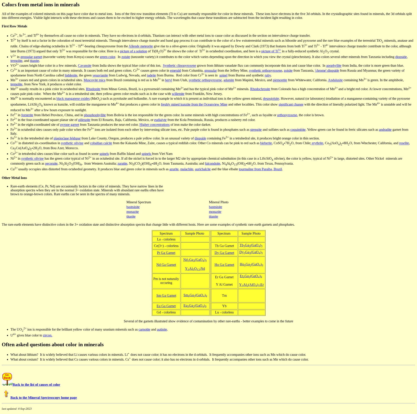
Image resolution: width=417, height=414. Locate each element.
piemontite (280, 80)
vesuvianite (100, 75)
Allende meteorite (141, 46)
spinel (223, 75)
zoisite (125, 57)
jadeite (151, 75)
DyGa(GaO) (251, 252)
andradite (385, 129)
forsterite (27, 115)
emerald (175, 70)
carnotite (144, 329)
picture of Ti (271, 51)
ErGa (245, 276)
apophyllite (333, 66)
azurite (174, 169)
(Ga (197, 260)
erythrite (317, 143)
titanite (34, 61)
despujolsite (271, 99)
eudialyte (160, 120)
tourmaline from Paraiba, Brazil (260, 169)
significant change (291, 104)
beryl (168, 80)
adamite (228, 80)
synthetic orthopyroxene (265, 70)
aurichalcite (203, 169)
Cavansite (84, 66)
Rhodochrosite (260, 89)
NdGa (189, 260)
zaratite (122, 163)
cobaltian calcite (101, 143)
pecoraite (51, 163)
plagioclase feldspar (67, 138)
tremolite (16, 61)
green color (107, 57)
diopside (401, 57)
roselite (404, 143)
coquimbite (298, 129)
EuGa (189, 305)
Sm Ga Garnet (166, 295)
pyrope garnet (69, 125)
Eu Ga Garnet (166, 306)
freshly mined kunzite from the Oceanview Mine (194, 104)
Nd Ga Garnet (166, 265)
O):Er (258, 284)
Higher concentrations (154, 125)
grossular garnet (31, 57)
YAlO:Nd (195, 268)
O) (203, 260)
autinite (162, 329)
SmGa (189, 295)
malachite (186, 169)
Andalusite (335, 80)
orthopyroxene (287, 115)
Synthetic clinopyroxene (179, 66)
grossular (210, 70)
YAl (243, 284)
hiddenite (71, 75)
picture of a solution (133, 51)
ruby (268, 75)
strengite (256, 129)
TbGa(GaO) (251, 245)
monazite (132, 212)
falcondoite (212, 163)
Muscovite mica (94, 80)
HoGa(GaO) (251, 264)
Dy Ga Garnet (224, 253)
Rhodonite (93, 89)
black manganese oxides (73, 99)
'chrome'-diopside (327, 70)
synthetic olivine (72, 143)
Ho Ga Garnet (224, 265)
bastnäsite (133, 207)
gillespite (84, 120)
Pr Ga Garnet (166, 253)
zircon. (47, 335)
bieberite (266, 143)
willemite (178, 94)
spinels (104, 154)
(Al (250, 284)
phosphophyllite (95, 115)
